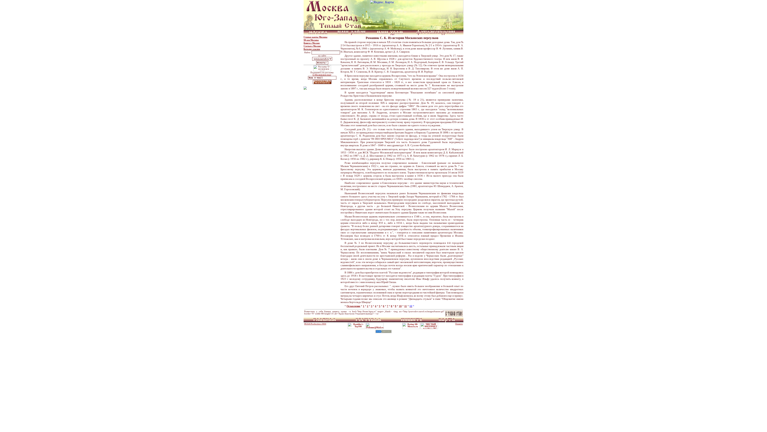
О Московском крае (322, 75)
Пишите (459, 324)
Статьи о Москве (312, 46)
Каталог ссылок (312, 49)
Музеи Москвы (311, 40)
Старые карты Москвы (315, 37)
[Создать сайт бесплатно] (383, 332)
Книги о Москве (312, 43)
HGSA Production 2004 (315, 324)
